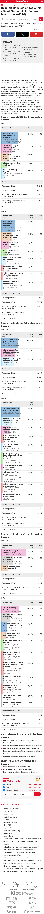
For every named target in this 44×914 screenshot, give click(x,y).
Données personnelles (33, 885)
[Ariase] (11, 911)
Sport (7, 787)
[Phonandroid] (32, 911)
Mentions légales (33, 887)
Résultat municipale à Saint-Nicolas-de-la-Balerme (21, 754)
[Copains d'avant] (11, 907)
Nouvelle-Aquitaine (33, 5)
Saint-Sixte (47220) (33, 23)
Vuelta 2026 (7, 833)
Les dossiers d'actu (11, 790)
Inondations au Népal (11, 809)
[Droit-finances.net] (32, 903)
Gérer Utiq (24, 887)
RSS (15, 885)
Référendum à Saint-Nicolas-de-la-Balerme (19, 757)
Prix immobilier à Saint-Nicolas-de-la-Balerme (20, 772)
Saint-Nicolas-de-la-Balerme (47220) (16, 767)
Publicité (33, 883)
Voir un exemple (35, 784)
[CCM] (32, 898)
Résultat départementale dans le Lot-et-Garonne (21, 743)
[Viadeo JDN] (32, 907)
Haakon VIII (7, 820)
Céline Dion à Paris (10, 822)
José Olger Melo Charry (11, 831)
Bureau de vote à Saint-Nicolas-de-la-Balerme (19, 740)
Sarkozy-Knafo (8, 811)
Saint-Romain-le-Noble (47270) (12, 26)
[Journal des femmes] (11, 898)
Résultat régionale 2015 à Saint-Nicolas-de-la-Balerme (12, 53)
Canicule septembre (10, 817)
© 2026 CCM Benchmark (26, 889)
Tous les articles (8, 885)
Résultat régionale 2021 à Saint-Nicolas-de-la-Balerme (12, 47)
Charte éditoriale (25, 883)
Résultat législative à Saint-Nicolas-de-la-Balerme (21, 748)
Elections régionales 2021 (14, 5)
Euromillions (8, 836)
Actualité (8, 784)
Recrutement (22, 885)
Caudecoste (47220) (17, 23)
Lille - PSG (7, 825)
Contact (39, 883)
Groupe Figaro (14, 889)
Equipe (17, 883)
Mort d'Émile (8, 814)
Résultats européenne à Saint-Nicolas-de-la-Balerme (22, 751)
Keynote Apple (8, 828)
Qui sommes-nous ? (8, 883)
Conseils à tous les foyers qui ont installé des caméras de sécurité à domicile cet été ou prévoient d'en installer (22, 841)
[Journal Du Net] (11, 902)
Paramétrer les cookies (13, 887)
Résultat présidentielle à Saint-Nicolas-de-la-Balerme (22, 746)
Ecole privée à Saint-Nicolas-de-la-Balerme (18, 769)
